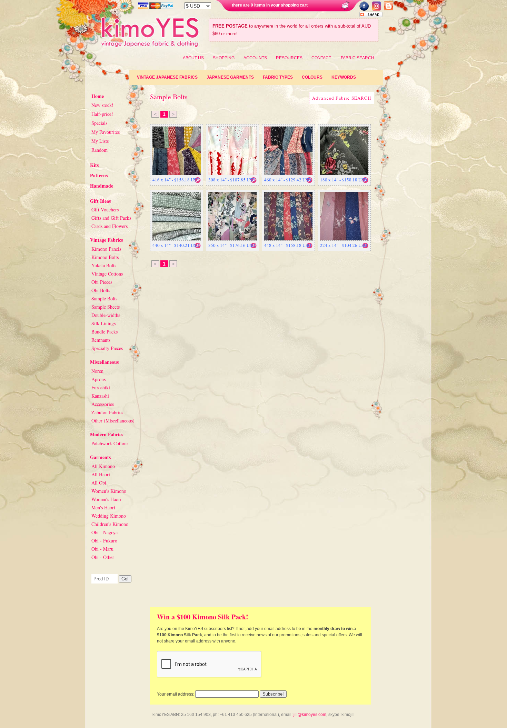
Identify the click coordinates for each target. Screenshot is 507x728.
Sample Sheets (105, 306)
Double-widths (105, 315)
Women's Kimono (108, 491)
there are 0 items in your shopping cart (270, 5)
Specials (99, 123)
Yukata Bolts (103, 265)
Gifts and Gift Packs (111, 218)
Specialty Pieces (107, 348)
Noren (97, 371)
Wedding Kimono (108, 515)
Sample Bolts (104, 298)
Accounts (255, 58)
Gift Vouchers (105, 209)
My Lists (100, 141)
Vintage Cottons (107, 273)
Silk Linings (103, 323)
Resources (289, 58)
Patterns (99, 175)
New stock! (102, 105)
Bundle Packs (104, 331)
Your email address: (175, 694)
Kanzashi (100, 395)
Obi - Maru (102, 549)
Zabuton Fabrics (107, 412)
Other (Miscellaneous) (113, 420)
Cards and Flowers (109, 226)
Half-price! (102, 114)
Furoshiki (100, 387)
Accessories (102, 404)
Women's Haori (106, 499)
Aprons (98, 379)
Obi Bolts (100, 290)
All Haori (100, 474)
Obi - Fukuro (104, 540)
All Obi (98, 482)
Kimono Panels (106, 249)
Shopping (224, 58)
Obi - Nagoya (104, 532)
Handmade (101, 185)
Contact (321, 58)
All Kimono (103, 466)
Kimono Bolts (105, 257)
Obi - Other (102, 557)
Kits (94, 165)
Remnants (100, 340)
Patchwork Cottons (109, 443)
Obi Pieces (101, 282)
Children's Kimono (109, 524)
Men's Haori (103, 507)
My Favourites (105, 132)
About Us (193, 58)
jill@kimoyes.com (310, 714)
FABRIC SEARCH (357, 58)
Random (99, 150)
